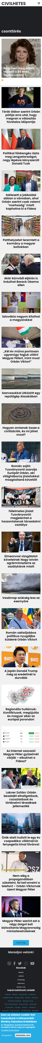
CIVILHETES (14, 3)
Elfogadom (7, 1035)
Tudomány (10, 1007)
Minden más (21, 987)
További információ (10, 1030)
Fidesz (28, 998)
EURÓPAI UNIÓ (26, 1011)
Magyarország (28, 1001)
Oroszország (24, 1004)
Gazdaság (21, 980)
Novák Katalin (15, 1011)
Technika (6, 1011)
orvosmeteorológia (12, 1004)
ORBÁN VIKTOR (8, 998)
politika (18, 1007)
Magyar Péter (20, 998)
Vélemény (21, 983)
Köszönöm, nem (23, 1035)
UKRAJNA (33, 1007)
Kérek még (21, 943)
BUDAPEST (36, 1011)
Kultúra (25, 1007)
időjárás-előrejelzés (15, 1001)
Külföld (21, 976)
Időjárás (35, 998)
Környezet (33, 1004)
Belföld (21, 972)
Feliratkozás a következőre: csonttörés (2, 80)
